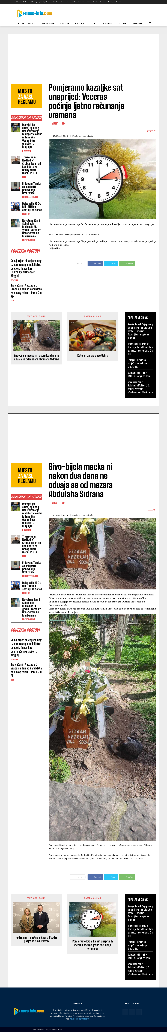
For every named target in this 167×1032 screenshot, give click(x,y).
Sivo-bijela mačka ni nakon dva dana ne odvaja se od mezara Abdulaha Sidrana (36, 357)
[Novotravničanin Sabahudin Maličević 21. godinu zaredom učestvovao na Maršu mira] (15, 223)
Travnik (26, 151)
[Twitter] (144, 1)
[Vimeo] (148, 1)
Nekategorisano (30, 197)
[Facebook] (137, 1)
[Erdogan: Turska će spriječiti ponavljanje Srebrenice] (15, 186)
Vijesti (55, 123)
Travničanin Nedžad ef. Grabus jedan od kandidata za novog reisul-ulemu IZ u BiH (31, 165)
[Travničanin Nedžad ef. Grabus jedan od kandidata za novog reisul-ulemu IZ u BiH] (15, 160)
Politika (26, 214)
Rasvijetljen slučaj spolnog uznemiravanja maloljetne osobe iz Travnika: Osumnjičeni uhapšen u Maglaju (32, 135)
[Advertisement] (83, 54)
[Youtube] (151, 1)
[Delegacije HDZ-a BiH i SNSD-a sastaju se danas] (15, 206)
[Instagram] (140, 1)
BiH (63, 123)
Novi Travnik (28, 240)
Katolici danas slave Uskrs (92, 355)
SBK (24, 177)
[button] (150, 23)
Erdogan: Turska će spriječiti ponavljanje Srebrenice (31, 188)
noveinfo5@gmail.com (79, 1019)
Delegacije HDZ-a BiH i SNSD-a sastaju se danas (32, 207)
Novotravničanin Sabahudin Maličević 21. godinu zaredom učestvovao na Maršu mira (31, 228)
